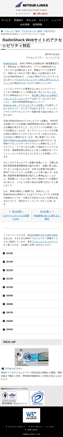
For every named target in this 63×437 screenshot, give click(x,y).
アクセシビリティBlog (32, 31)
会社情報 (25, 24)
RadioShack (9, 63)
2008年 (9, 304)
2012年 (9, 270)
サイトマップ (23, 14)
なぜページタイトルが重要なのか (16, 215)
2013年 (9, 261)
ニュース (56, 20)
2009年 (9, 295)
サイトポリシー (37, 427)
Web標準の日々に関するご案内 (47, 215)
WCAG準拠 (32, 235)
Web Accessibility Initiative (23, 140)
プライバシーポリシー (16, 427)
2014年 (9, 253)
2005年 (9, 329)
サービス (6, 20)
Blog (17, 31)
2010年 (9, 287)
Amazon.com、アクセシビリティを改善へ (24, 105)
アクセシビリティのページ (45, 241)
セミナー (43, 20)
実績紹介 (18, 20)
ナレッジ (31, 20)
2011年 (9, 278)
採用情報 (37, 24)
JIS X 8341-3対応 (49, 235)
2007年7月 (49, 31)
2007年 (9, 312)
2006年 (9, 321)
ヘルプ (51, 427)
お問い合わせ (42, 14)
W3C (5, 140)
